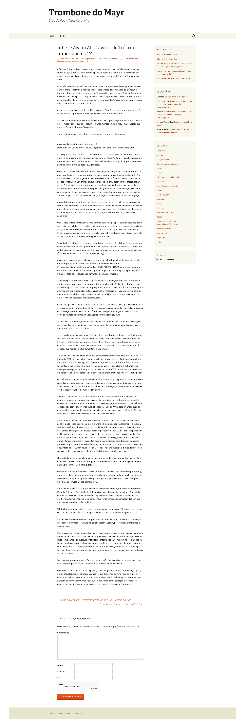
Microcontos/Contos (165, 212)
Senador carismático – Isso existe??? (121, 604)
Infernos (160, 208)
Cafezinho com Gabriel (177, 96)
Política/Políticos (164, 228)
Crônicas (160, 181)
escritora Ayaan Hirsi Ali (111, 58)
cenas (159, 172)
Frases (159, 190)
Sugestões (161, 237)
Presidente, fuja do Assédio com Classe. (174, 78)
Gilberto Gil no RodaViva (167, 59)
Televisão (161, 242)
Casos (159, 168)
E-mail (61, 671)
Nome (61, 665)
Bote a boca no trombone (167, 164)
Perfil (62, 36)
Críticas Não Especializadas (168, 177)
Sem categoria (163, 233)
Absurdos (161, 150)
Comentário (63, 632)
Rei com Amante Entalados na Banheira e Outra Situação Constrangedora (174, 104)
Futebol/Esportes (164, 194)
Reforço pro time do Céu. (167, 54)
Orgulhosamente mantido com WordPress (67, 713)
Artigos (160, 155)
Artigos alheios (90, 58)
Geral (159, 203)
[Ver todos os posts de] (92, 61)
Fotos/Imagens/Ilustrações (168, 186)
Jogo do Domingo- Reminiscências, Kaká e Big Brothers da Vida (94, 600)
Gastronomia (162, 199)
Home (51, 36)
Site (59, 677)
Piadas (159, 217)
